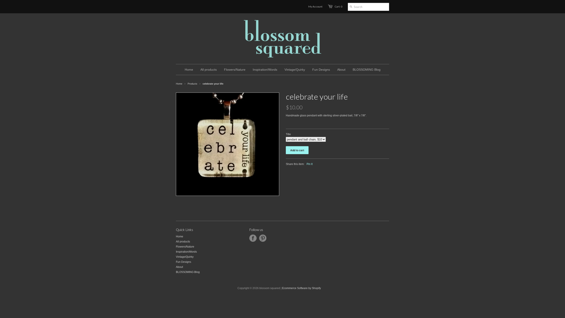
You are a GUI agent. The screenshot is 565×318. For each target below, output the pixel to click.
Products (192, 83)
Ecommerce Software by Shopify (301, 288)
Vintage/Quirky (185, 256)
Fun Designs (183, 261)
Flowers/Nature (185, 246)
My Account (315, 6)
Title (288, 134)
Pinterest (262, 238)
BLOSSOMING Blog (188, 272)
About (179, 267)
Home (179, 236)
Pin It (310, 164)
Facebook (253, 238)
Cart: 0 (338, 6)
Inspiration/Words (186, 251)
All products (183, 241)
